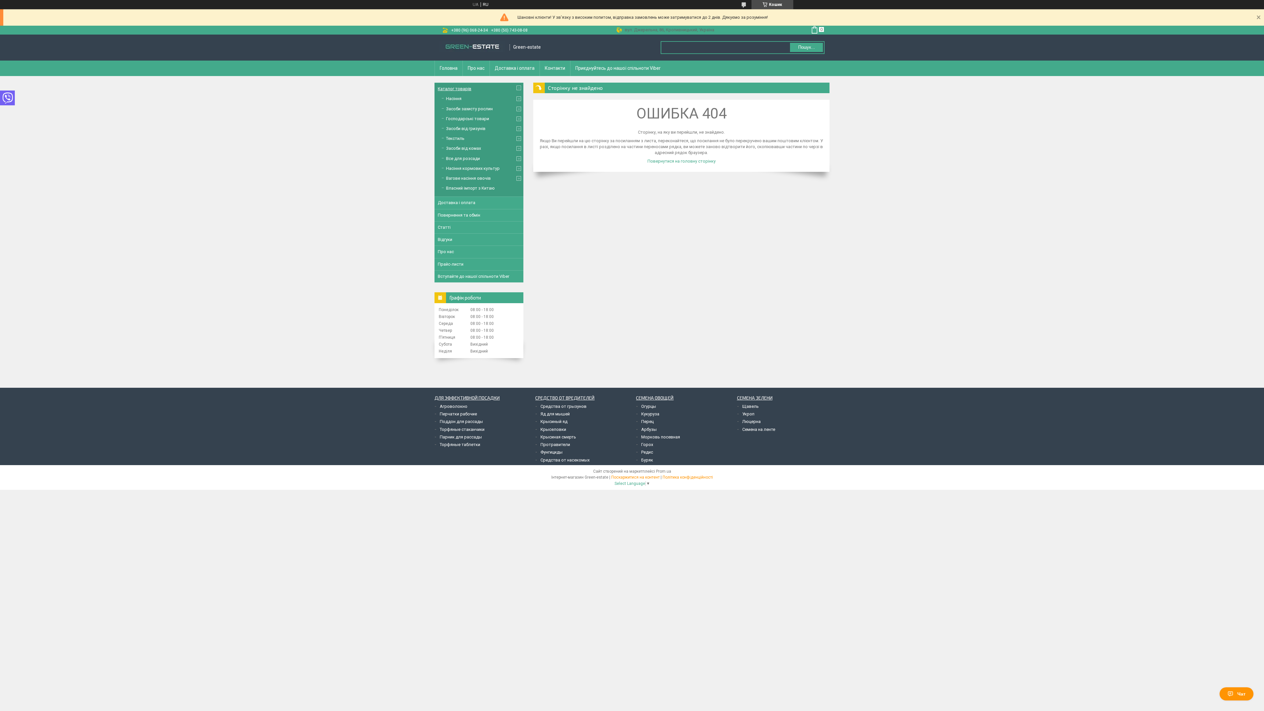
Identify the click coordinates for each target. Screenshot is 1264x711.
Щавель (750, 406)
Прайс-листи (450, 264)
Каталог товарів (454, 88)
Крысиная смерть (558, 436)
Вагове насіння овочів (468, 178)
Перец (647, 421)
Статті (444, 227)
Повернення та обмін (459, 215)
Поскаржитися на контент (635, 477)
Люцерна (751, 421)
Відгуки (445, 239)
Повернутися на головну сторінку (681, 161)
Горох (647, 444)
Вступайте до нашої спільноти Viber (473, 276)
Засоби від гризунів (466, 128)
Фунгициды (551, 452)
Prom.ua (663, 471)
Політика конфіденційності (688, 477)
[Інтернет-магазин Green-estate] (472, 47)
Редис (647, 452)
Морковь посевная (660, 436)
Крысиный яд (553, 421)
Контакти (555, 68)
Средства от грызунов (563, 406)
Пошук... (806, 47)
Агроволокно (453, 406)
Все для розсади (463, 158)
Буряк (647, 460)
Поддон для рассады (461, 421)
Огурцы (648, 406)
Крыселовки (553, 429)
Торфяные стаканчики (462, 429)
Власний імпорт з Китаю (470, 188)
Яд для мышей (555, 413)
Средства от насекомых (565, 460)
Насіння (453, 98)
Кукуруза (650, 413)
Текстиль (455, 138)
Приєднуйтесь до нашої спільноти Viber (618, 68)
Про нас (476, 68)
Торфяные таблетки (460, 444)
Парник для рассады (461, 436)
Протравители (555, 444)
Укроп (748, 413)
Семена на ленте (758, 429)
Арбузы (649, 429)
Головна (449, 68)
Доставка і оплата (515, 68)
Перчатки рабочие (458, 413)
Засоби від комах (463, 148)
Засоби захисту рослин (469, 108)
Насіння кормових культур (473, 168)
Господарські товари (467, 118)
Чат (1241, 694)
